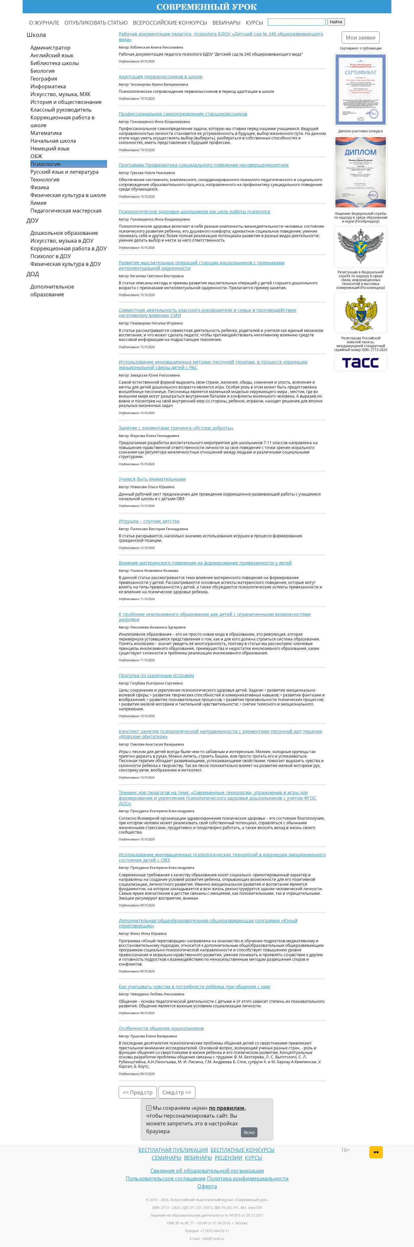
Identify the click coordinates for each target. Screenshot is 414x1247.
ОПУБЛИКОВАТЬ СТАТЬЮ (96, 22)
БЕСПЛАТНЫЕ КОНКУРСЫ (243, 1150)
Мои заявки (361, 37)
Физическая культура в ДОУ (65, 264)
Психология (45, 164)
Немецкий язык (50, 148)
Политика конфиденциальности (248, 1178)
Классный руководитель (61, 109)
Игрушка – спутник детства (149, 521)
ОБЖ (36, 156)
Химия (38, 202)
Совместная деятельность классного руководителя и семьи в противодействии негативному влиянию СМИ (207, 313)
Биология (42, 70)
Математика (46, 133)
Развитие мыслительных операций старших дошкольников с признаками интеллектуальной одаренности (202, 265)
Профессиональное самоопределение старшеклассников (183, 114)
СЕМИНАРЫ (166, 1157)
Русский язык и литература (64, 171)
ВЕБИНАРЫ (226, 22)
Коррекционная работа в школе (62, 121)
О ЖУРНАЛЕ (44, 22)
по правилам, (227, 1107)
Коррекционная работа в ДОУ (68, 248)
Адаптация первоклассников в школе (160, 76)
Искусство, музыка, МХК (60, 94)
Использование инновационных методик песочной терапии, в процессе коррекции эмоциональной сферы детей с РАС (213, 364)
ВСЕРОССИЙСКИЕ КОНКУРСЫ (170, 22)
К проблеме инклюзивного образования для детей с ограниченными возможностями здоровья (215, 617)
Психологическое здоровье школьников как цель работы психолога (194, 211)
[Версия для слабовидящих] (376, 1152)
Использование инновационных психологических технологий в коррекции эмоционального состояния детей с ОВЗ (222, 857)
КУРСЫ (254, 22)
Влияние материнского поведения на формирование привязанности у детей (205, 563)
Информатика (48, 86)
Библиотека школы (54, 63)
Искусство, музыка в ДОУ (61, 240)
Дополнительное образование (52, 290)
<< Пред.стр (138, 1092)
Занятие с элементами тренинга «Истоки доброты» (176, 428)
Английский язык (51, 55)
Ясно (249, 1132)
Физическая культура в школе (68, 195)
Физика (39, 187)
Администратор (50, 47)
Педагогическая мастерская (66, 210)
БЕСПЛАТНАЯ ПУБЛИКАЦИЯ (173, 1150)
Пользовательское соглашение (166, 1178)
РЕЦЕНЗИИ (228, 1157)
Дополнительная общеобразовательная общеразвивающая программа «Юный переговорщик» (208, 923)
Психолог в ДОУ (50, 256)
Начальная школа (53, 140)
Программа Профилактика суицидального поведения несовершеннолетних (204, 165)
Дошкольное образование (64, 232)
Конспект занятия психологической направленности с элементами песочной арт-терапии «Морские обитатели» (220, 734)
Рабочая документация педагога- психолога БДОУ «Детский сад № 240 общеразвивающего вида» (221, 36)
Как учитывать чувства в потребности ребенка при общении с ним (194, 986)
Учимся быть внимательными (152, 479)
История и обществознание (66, 101)
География (43, 78)
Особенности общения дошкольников (161, 1028)
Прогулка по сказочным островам (156, 675)
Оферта (207, 1186)
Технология (45, 179)
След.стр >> (176, 1092)
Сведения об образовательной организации (207, 1170)
